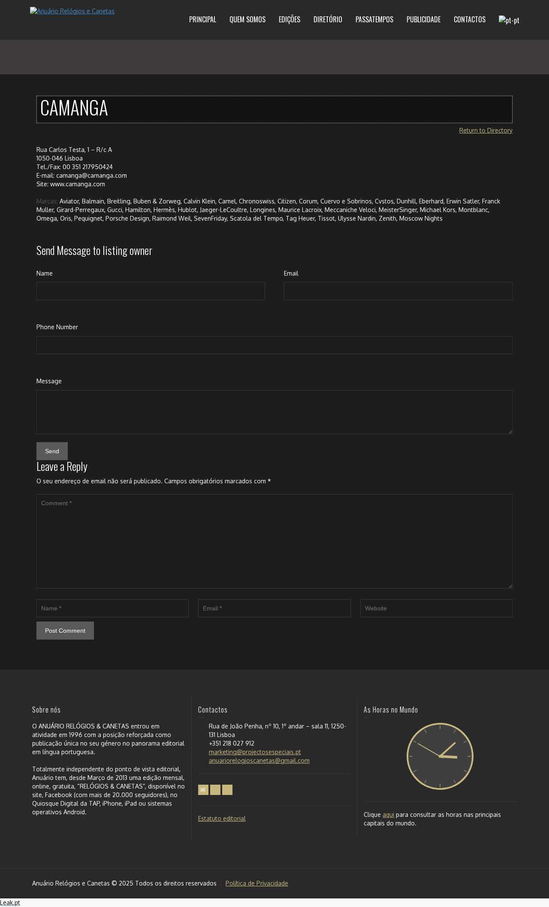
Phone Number (57, 327)
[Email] (203, 790)
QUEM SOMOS (247, 19)
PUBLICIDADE (423, 19)
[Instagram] (227, 790)
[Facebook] (215, 790)
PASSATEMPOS (374, 19)
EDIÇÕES (289, 19)
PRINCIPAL (202, 19)
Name (44, 273)
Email (291, 273)
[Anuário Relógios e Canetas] (72, 10)
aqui (388, 814)
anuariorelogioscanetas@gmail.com (259, 760)
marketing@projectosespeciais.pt (255, 751)
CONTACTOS (470, 19)
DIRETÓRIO (328, 19)
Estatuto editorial (222, 818)
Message (49, 381)
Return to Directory (486, 130)
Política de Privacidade (257, 883)
